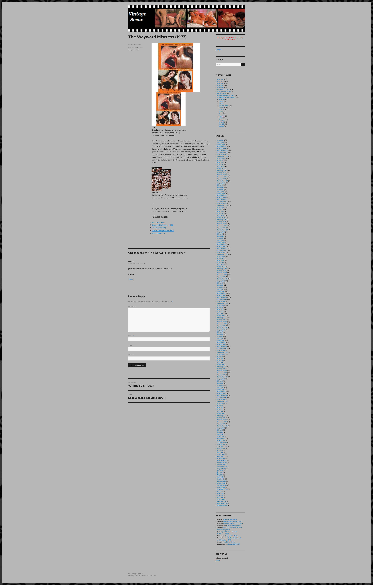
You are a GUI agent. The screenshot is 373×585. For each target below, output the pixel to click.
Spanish (221, 122)
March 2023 (221, 193)
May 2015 (220, 385)
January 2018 (221, 320)
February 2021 (221, 244)
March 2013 (220, 436)
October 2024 (221, 154)
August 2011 (221, 469)
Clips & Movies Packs (224, 91)
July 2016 (220, 356)
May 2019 (220, 287)
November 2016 (222, 348)
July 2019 (220, 283)
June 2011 (220, 473)
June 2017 (220, 334)
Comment (132, 306)
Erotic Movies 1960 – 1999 (225, 95)
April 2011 (220, 477)
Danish (221, 101)
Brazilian (222, 99)
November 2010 (222, 485)
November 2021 (222, 226)
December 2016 (222, 346)
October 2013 (221, 424)
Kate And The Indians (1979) (162, 225)
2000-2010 (220, 87)
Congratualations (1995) (229, 519)
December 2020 (222, 248)
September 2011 (222, 467)
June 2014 (220, 407)
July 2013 (220, 430)
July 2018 (220, 307)
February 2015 (221, 391)
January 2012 (221, 458)
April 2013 (220, 434)
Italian (221, 114)
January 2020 (221, 271)
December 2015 (222, 371)
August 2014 (221, 403)
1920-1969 (220, 79)
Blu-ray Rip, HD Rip (223, 89)
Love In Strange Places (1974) (163, 230)
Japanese (222, 116)
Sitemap (131, 576)
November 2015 (222, 373)
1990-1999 (220, 85)
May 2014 (220, 409)
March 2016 (220, 365)
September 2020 (222, 254)
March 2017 (220, 340)
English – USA (223, 106)
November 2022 (222, 201)
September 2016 (222, 352)
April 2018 (220, 314)
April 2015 (220, 387)
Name (131, 335)
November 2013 (222, 422)
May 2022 (220, 213)
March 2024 (221, 169)
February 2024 (222, 171)
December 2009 (222, 503)
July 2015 (220, 381)
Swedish (221, 124)
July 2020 (220, 258)
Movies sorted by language (225, 97)
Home (218, 50)
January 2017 (221, 344)
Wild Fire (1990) (230, 542)
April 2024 (220, 167)
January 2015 (221, 393)
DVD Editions (221, 93)
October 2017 (221, 326)
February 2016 (221, 367)
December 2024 (222, 150)
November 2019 (222, 275)
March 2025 (221, 144)
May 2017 (220, 336)
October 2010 (221, 487)
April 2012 (220, 452)
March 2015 (220, 389)
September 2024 (222, 156)
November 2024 (222, 152)
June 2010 (220, 493)
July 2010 (220, 491)
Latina (221, 118)
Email (131, 345)
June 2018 (220, 309)
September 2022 (222, 205)
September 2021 (222, 230)
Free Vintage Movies (134, 574)
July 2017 (220, 332)
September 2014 (222, 401)
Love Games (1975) (159, 228)
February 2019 (221, 293)
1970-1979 (131, 47)
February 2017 (221, 342)
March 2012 (220, 454)
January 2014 (221, 418)
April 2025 (220, 142)
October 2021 (221, 228)
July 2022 (220, 209)
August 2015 (221, 379)
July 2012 (220, 450)
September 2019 (222, 279)
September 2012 (222, 446)
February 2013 (221, 438)
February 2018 (221, 318)
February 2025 (221, 146)
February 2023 (222, 195)
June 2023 (220, 187)
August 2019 (221, 281)
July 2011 (220, 471)
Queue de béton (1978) (234, 526)
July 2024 (220, 160)
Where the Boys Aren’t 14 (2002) (233, 524)
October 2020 (221, 252)
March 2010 (220, 499)
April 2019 (220, 289)
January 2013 (221, 440)
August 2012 (221, 448)
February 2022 (222, 220)
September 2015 (222, 377)
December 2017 (222, 322)
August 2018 (221, 305)
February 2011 (221, 481)
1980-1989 (220, 83)
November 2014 (222, 397)
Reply (131, 279)
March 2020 (221, 267)
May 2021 (220, 238)
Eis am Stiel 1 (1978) (234, 544)
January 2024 (221, 173)
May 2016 (220, 360)
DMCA (218, 560)
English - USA (139, 47)
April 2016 (220, 363)
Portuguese (222, 120)
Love (129, 50)
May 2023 (220, 189)
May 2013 (220, 432)
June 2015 (220, 383)
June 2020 (220, 260)
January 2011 (221, 483)
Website (131, 354)
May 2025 (220, 140)
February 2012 (221, 456)
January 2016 (221, 369)
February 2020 (222, 269)
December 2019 (222, 273)
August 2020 (221, 256)
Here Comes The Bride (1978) (232, 521)
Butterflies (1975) (158, 233)
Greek (221, 112)
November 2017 (222, 324)
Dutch (221, 104)
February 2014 (221, 416)
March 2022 (221, 218)
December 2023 (222, 175)
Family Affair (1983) (231, 536)
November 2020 (222, 250)
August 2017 (221, 330)
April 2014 (220, 412)
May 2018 (220, 311)
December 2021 (222, 224)
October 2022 (221, 203)
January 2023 (221, 197)
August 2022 (221, 207)
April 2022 (220, 216)
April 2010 (220, 497)
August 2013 (221, 428)
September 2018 (222, 303)
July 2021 (220, 234)
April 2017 (220, 338)
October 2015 (221, 375)
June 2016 (220, 358)
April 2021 (220, 240)
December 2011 (222, 461)
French (221, 108)
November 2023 (222, 177)
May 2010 (220, 495)
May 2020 (220, 262)
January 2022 (221, 222)
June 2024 (220, 162)
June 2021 (220, 236)
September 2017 (222, 328)
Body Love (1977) (158, 222)
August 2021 (221, 232)
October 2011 (221, 465)
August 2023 (221, 183)
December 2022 (222, 199)
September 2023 (222, 181)
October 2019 (221, 277)
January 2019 (221, 295)
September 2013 (222, 426)
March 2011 (220, 479)
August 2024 (221, 158)
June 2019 (220, 285)
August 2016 (221, 354)
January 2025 (221, 148)
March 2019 (220, 291)
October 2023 (221, 179)
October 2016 (221, 350)
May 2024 (220, 164)
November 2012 (222, 442)
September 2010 (222, 489)
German (221, 110)
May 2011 (220, 475)
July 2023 (220, 185)
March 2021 (221, 242)
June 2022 (220, 211)
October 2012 (221, 444)
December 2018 (222, 297)
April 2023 (220, 191)
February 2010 (221, 501)
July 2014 (220, 405)
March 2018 (220, 316)
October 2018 (221, 301)
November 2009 (222, 505)
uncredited (135, 50)
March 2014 (220, 414)
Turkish (221, 126)
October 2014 (221, 399)
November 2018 (222, 299)
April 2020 (220, 265)
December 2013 (222, 420)
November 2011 (222, 463)
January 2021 (221, 246)
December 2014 (222, 395)
